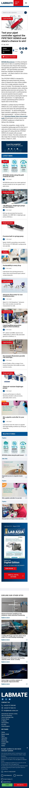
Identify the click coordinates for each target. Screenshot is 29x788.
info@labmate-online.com (11, 710)
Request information (10, 57)
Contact (3, 744)
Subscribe (4, 738)
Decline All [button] (20, 785)
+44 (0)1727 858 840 (10, 705)
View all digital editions (13, 576)
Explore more (5, 617)
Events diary (4, 742)
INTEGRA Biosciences (8, 62)
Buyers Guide (5, 734)
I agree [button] (7, 785)
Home (3, 732)
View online (9, 568)
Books (3, 745)
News (3, 736)
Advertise (4, 740)
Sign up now (17, 2)
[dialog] (14, 767)
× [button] (27, 747)
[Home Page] (7, 3)
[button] (14, 782)
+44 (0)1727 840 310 (10, 708)
